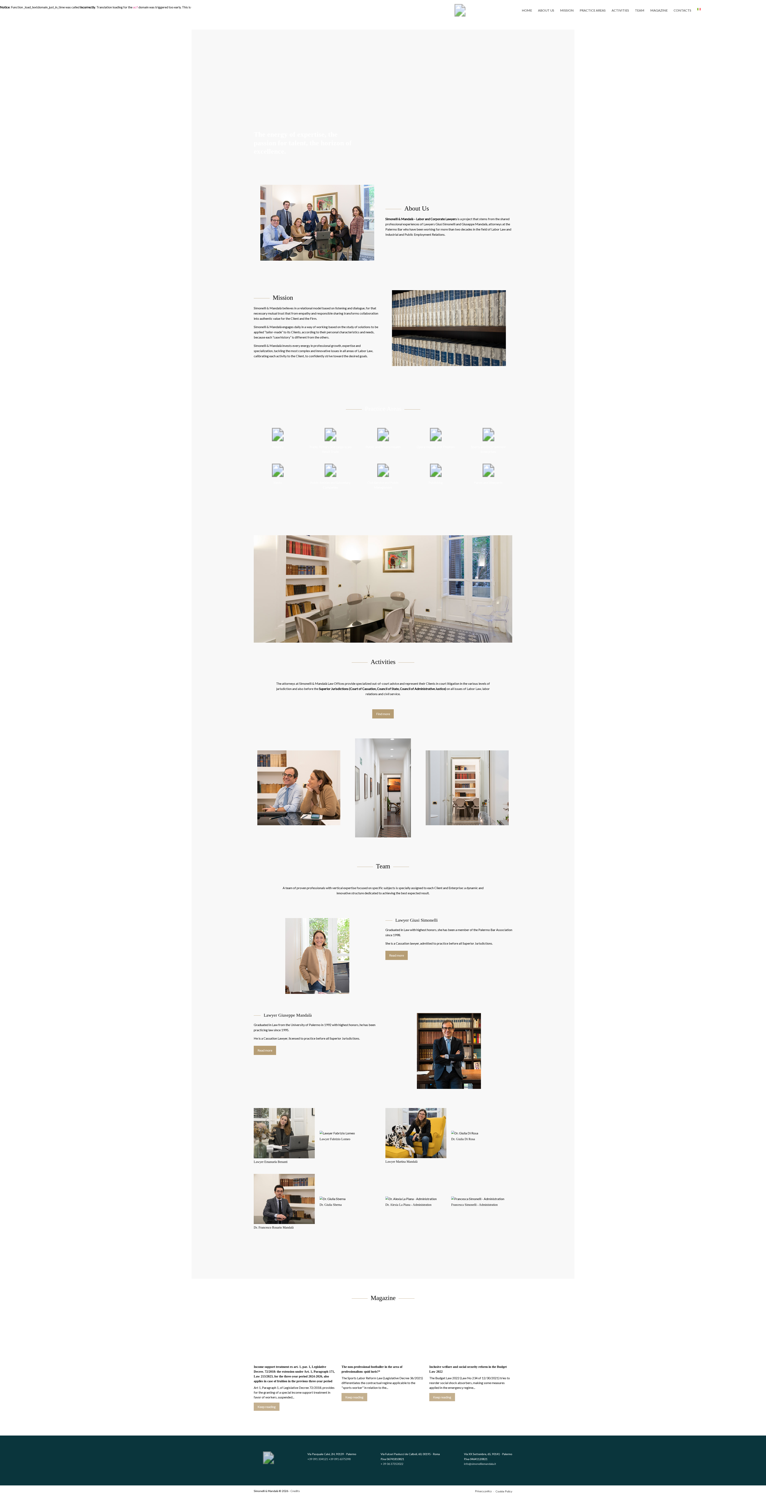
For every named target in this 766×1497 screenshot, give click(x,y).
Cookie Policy (504, 1491)
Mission (567, 10)
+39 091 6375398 (340, 1459)
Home (527, 10)
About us (546, 10)
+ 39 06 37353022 (392, 1463)
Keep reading (267, 1407)
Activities (620, 10)
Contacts (682, 10)
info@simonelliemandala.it (480, 1463)
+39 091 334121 (317, 1459)
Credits (295, 1491)
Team (639, 10)
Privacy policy (483, 1491)
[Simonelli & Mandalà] (460, 10)
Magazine (659, 10)
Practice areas (593, 10)
